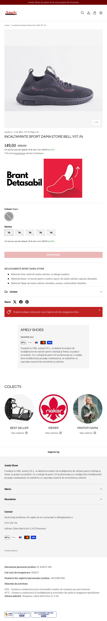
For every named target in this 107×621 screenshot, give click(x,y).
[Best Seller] (19, 409)
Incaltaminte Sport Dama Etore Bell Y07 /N (29, 25)
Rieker (53, 427)
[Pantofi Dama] (87, 409)
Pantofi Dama (87, 427)
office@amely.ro (64, 517)
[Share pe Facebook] (21, 302)
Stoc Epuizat (53, 254)
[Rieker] (53, 409)
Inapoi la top (53, 452)
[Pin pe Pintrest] (27, 302)
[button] (95, 13)
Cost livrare (19, 153)
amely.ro (8, 132)
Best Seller (19, 427)
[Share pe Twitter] (15, 302)
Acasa (6, 25)
